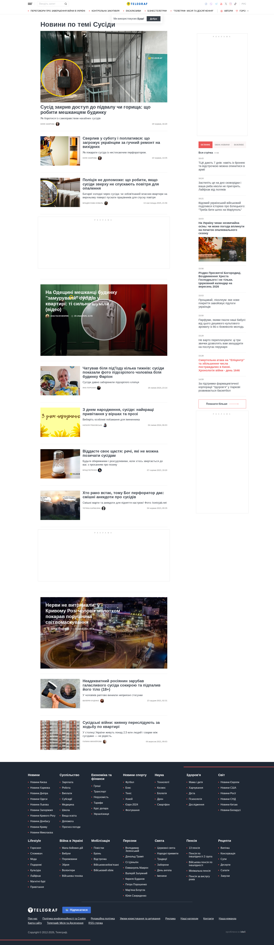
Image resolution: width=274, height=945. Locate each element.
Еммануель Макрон (136, 867)
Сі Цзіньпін (131, 862)
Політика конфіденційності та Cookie (64, 918)
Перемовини (69, 859)
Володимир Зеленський (132, 849)
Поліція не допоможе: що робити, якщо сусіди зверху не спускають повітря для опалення (121, 184)
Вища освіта (69, 815)
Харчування (196, 787)
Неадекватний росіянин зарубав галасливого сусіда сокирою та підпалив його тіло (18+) (121, 685)
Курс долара (101, 808)
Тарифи (98, 802)
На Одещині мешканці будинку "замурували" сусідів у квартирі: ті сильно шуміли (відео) (81, 301)
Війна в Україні (71, 840)
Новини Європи (230, 782)
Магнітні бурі (37, 881)
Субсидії (67, 799)
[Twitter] (226, 4)
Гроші (97, 786)
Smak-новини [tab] (222, 145)
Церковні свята (166, 848)
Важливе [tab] (239, 145)
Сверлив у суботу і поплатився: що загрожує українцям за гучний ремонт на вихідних (121, 142)
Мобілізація (100, 840)
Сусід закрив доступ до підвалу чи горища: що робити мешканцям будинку (95, 109)
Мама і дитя (196, 782)
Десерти (225, 864)
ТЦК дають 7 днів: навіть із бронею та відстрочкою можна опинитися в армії (222, 166)
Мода (33, 859)
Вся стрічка (206, 152)
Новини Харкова (40, 787)
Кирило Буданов (135, 879)
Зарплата (67, 782)
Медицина (68, 804)
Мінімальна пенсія (200, 870)
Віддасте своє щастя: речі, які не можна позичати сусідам (120, 453)
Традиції (162, 859)
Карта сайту (35, 923)
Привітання (37, 887)
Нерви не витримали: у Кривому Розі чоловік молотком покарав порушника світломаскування (83, 613)
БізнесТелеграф (157, 11)
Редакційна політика (103, 918)
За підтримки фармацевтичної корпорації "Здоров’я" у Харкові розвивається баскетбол (219, 387)
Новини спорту (135, 775)
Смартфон (163, 804)
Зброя (65, 864)
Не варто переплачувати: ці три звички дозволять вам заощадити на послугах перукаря (221, 343)
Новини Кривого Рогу (42, 815)
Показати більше (216, 403)
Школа (66, 810)
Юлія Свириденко (135, 895)
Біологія (162, 793)
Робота (66, 787)
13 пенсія (194, 848)
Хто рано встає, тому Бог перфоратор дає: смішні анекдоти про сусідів (123, 495)
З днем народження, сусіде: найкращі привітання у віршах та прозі (118, 412)
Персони (129, 840)
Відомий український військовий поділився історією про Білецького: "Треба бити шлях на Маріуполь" (222, 206)
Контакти (208, 918)
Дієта (192, 793)
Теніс (128, 793)
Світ (221, 775)
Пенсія (191, 840)
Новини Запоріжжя (41, 810)
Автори (228, 11)
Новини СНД (228, 799)
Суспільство (69, 775)
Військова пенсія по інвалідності (200, 864)
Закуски (225, 876)
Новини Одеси (38, 799)
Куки (140, 18)
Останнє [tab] (205, 145)
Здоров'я (193, 775)
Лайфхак (35, 876)
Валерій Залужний (136, 873)
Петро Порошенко (136, 884)
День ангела (164, 870)
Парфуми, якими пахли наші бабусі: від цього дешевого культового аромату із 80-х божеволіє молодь (222, 323)
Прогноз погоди (71, 827)
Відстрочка (100, 859)
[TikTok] (235, 3)
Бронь (97, 853)
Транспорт (100, 791)
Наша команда (227, 918)
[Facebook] (206, 3)
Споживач (36, 853)
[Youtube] (221, 3)
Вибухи (66, 853)
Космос (161, 787)
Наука (159, 775)
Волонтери (68, 870)
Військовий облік (103, 870)
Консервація (228, 853)
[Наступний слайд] (248, 11)
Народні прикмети (167, 853)
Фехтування (132, 810)
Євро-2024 (131, 804)
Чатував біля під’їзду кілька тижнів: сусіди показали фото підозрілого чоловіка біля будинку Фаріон (123, 372)
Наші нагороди (189, 918)
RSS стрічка (95, 923)
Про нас (32, 918)
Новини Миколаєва (41, 832)
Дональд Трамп (134, 856)
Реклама (170, 918)
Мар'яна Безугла (135, 890)
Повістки (99, 848)
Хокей (129, 799)
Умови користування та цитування (140, 918)
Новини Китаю (229, 804)
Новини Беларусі (231, 810)
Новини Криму (38, 827)
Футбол (129, 782)
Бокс (128, 787)
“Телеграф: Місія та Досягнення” (193, 11)
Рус (244, 4)
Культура (35, 870)
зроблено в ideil (235, 932)
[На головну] (137, 4)
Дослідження (196, 804)
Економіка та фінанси (101, 777)
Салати (225, 870)
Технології (163, 782)
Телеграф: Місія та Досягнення (65, 923)
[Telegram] (216, 3)
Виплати (67, 793)
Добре (153, 18)
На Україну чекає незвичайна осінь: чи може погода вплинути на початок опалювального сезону (221, 228)
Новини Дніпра (39, 793)
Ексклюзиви (133, 11)
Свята (159, 840)
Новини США (228, 787)
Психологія (195, 799)
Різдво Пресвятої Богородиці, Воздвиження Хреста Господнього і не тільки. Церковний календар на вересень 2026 (220, 279)
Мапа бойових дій (72, 848)
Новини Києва (38, 782)
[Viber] (211, 4)
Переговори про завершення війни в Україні (58, 11)
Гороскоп (246, 11)
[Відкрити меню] (30, 4)
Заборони (163, 864)
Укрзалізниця (101, 814)
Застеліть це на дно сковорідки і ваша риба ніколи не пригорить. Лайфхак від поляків (220, 186)
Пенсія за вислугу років (199, 878)
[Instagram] (230, 3)
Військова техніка (72, 876)
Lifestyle (34, 840)
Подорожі (36, 864)
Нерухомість (101, 797)
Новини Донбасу (40, 821)
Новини (34, 775)
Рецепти (224, 840)
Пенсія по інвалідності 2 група (200, 855)
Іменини (162, 876)
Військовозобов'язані (106, 864)
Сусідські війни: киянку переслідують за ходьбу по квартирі (121, 724)
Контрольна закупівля (105, 11)
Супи (224, 859)
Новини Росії (228, 793)
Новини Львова (39, 804)
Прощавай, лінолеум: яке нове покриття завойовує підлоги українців (219, 303)
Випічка (225, 848)
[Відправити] (65, 3)
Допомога (68, 821)
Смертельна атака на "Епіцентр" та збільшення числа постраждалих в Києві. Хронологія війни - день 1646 (222, 365)
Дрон (160, 799)
